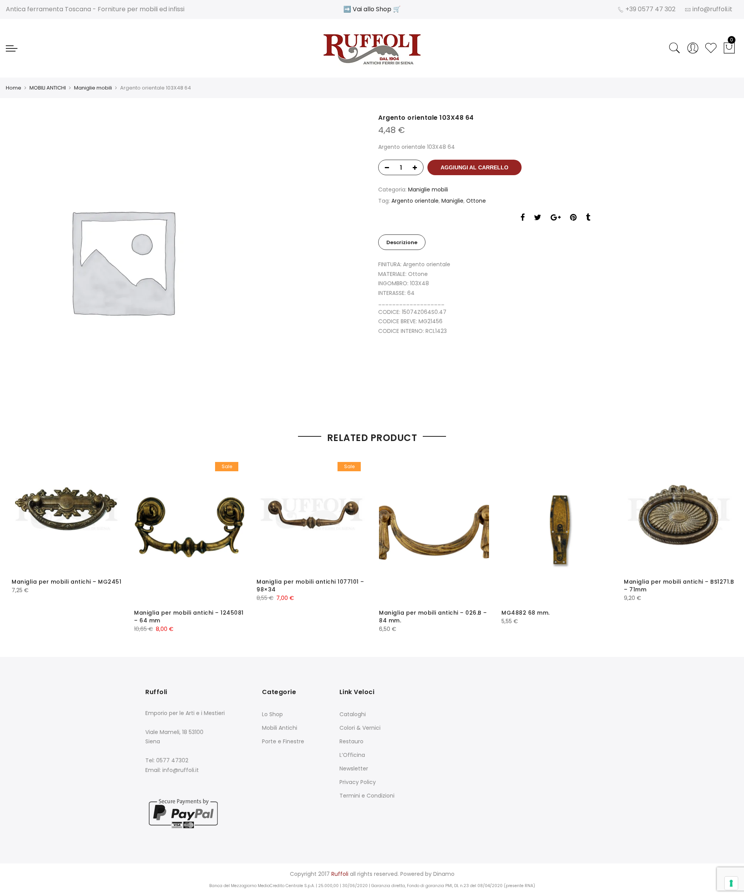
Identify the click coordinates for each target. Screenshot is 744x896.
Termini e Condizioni (366, 796)
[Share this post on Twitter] (537, 218)
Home (13, 87)
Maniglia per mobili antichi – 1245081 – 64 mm (189, 616)
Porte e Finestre (283, 741)
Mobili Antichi (279, 728)
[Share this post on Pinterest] (573, 218)
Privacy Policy (357, 782)
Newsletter (353, 768)
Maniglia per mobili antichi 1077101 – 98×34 (310, 585)
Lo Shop (272, 714)
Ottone (476, 201)
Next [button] (719, 539)
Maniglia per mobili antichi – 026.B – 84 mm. (433, 616)
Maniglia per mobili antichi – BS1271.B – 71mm (679, 585)
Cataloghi (352, 714)
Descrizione (401, 242)
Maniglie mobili (93, 87)
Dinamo (444, 874)
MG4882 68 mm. (525, 613)
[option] (189, 261)
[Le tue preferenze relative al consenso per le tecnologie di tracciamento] (731, 883)
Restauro (351, 741)
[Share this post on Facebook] (522, 218)
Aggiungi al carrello (474, 167)
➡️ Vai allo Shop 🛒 (372, 9)
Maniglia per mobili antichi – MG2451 (66, 582)
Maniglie (452, 201)
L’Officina (352, 755)
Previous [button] (24, 539)
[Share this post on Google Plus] (556, 218)
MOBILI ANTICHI (47, 87)
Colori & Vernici (360, 728)
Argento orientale (415, 201)
